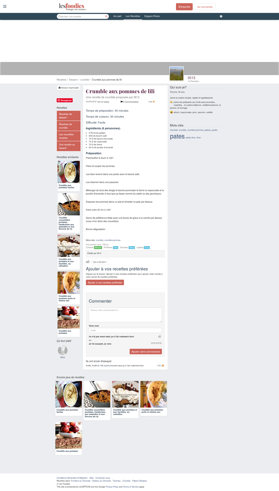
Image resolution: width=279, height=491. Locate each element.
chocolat (174, 129)
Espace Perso (152, 16)
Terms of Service (131, 486)
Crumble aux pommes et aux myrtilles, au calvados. (66, 262)
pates (177, 135)
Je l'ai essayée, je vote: (100, 343)
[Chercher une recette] (106, 16)
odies (59, 6)
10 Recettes (193, 81)
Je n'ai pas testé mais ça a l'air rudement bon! (111, 336)
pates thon (191, 137)
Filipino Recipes (139, 480)
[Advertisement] (139, 41)
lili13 (191, 77)
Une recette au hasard (67, 146)
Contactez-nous (102, 477)
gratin (214, 129)
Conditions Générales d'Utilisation (72, 477)
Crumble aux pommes (65, 331)
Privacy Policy (112, 486)
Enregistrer (66, 100)
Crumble (126, 480)
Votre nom (94, 325)
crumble (99, 240)
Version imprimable (70, 87)
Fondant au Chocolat (80, 480)
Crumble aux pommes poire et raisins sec (67, 298)
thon (199, 137)
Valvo (62, 357)
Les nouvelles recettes (66, 136)
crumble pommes (112, 240)
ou (90, 340)
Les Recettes (133, 16)
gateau (208, 129)
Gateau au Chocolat (101, 480)
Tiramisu (117, 480)
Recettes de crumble (65, 125)
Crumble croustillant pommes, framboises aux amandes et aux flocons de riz (66, 223)
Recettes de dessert (65, 115)
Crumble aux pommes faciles (66, 186)
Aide (92, 477)
